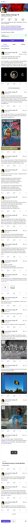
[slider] (14, 68)
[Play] (14, 75)
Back (4, 1)
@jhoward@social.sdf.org (6, 16)
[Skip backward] (5, 75)
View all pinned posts (15, 88)
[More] (26, 84)
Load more (14, 514)
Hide (18, 120)
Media (14, 44)
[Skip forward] (23, 75)
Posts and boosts (5, 48)
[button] (14, 74)
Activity (5, 44)
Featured (23, 44)
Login (13, 521)
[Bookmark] (20, 84)
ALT (19, 148)
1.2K (9, 20)
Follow (12, 40)
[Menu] (25, 40)
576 (2, 20)
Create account (5, 521)
